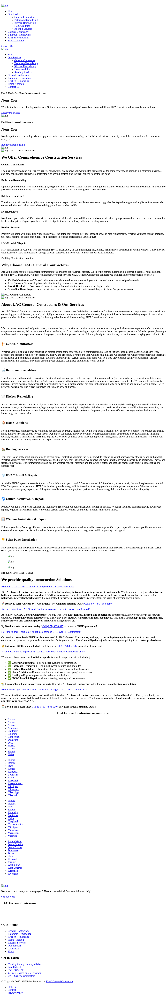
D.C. (10, 742)
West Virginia (15, 867)
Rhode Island (15, 841)
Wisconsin (13, 870)
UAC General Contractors (21, 976)
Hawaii (11, 751)
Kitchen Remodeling (25, 23)
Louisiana (13, 774)
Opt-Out (12, 987)
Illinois (11, 760)
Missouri (12, 795)
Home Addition (22, 25)
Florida (11, 745)
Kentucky (13, 771)
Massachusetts (15, 783)
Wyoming (13, 873)
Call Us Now (8, 896)
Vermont (12, 859)
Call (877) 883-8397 (52, 626)
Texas (11, 853)
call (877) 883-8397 (67, 646)
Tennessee (13, 850)
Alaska (11, 722)
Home (11, 11)
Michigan (13, 786)
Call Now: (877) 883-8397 (98, 603)
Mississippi (13, 792)
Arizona (12, 725)
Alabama (12, 719)
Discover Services (10, 112)
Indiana (11, 762)
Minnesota (13, 789)
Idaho (11, 754)
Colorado (12, 733)
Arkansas (12, 728)
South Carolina (15, 844)
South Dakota (15, 847)
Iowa (10, 765)
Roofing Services (23, 28)
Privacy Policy (15, 992)
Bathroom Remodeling (26, 20)
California (13, 731)
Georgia (12, 748)
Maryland (13, 780)
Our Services (14, 14)
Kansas (11, 768)
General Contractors (24, 17)
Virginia (12, 862)
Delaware (13, 739)
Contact (12, 990)
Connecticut (14, 736)
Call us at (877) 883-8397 (45, 706)
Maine (11, 777)
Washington (14, 865)
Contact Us (7, 46)
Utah (10, 856)
